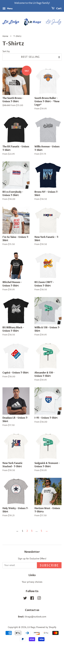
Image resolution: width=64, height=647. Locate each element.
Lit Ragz (31, 627)
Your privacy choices (32, 581)
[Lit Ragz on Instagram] (39, 598)
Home (5, 36)
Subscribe (49, 565)
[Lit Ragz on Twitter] (25, 598)
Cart (59, 8)
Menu (9, 8)
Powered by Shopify (46, 627)
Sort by (6, 51)
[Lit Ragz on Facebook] (32, 598)
